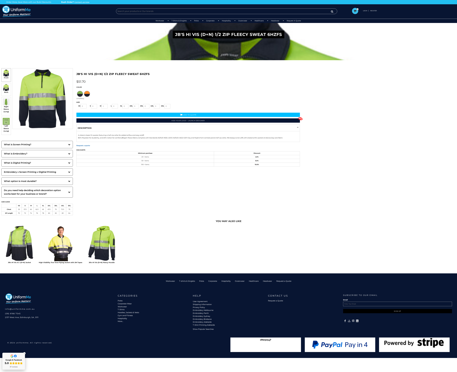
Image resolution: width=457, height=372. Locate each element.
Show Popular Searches (203, 329)
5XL (162, 106)
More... (120, 321)
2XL (131, 106)
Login (365, 11)
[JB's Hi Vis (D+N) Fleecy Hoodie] (102, 243)
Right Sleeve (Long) (6, 109)
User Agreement (200, 301)
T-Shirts (121, 309)
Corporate (212, 281)
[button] (162, 21)
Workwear (170, 281)
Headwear (267, 281)
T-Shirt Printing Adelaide (204, 325)
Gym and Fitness (125, 315)
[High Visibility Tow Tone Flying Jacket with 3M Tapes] (60, 243)
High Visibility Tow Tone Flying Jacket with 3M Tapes (60, 262)
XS (79, 106)
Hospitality (226, 281)
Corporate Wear (125, 304)
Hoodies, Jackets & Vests (128, 312)
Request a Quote (283, 281)
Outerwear (240, 281)
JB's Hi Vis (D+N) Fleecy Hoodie (102, 262)
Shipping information (202, 304)
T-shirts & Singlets (187, 281)
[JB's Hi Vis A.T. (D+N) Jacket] (19, 243)
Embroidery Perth (201, 313)
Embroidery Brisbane (202, 319)
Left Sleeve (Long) (6, 128)
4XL (152, 106)
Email (345, 300)
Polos (201, 281)
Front (6, 78)
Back (6, 92)
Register (373, 11)
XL (121, 106)
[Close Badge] (24, 353)
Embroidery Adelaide (202, 322)
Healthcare (254, 281)
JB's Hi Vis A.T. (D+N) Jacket (19, 262)
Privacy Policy (199, 307)
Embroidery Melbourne (203, 310)
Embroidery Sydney (201, 316)
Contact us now (63, 2)
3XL (141, 106)
